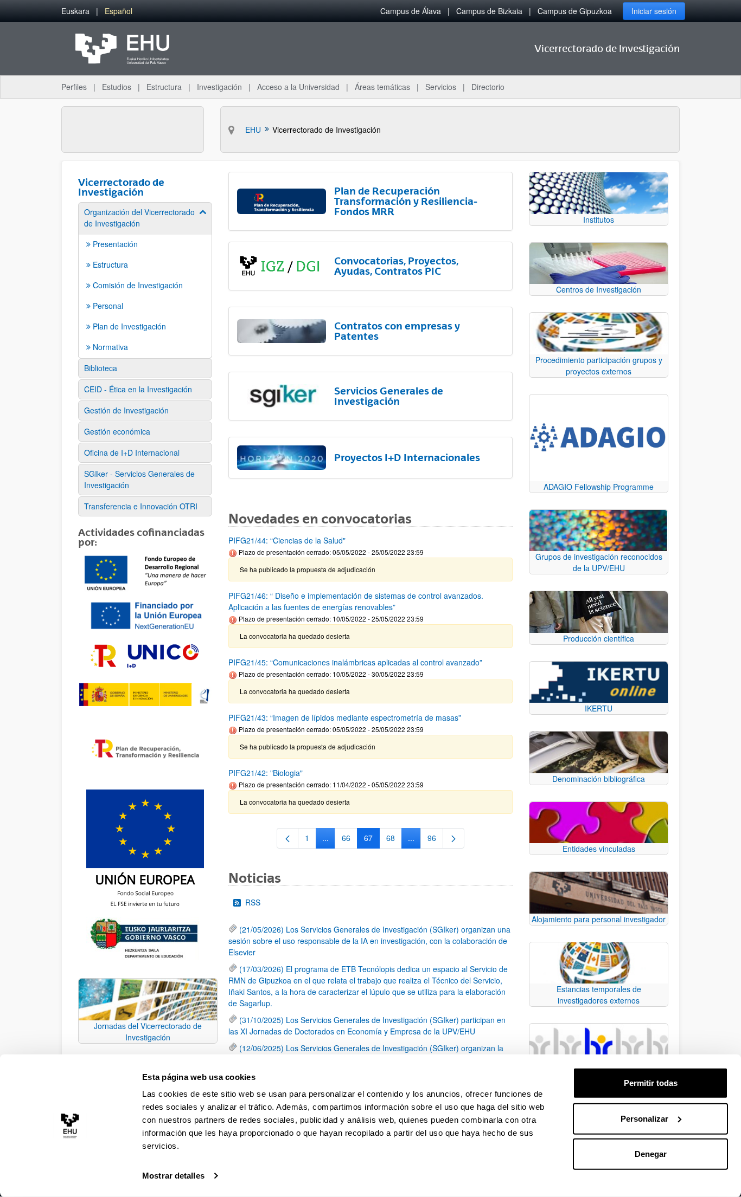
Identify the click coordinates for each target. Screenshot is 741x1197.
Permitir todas (651, 1083)
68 (394, 839)
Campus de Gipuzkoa (575, 10)
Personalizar (644, 1118)
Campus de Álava (410, 10)
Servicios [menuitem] (440, 86)
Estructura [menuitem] (164, 86)
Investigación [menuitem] (219, 86)
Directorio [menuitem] (487, 86)
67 (372, 839)
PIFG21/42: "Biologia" (265, 772)
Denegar (651, 1154)
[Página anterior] (287, 838)
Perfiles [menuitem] (74, 86)
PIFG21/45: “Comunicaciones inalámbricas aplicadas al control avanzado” (355, 662)
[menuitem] (75, 11)
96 (435, 839)
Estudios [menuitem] (116, 86)
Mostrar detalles (173, 1175)
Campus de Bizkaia (489, 10)
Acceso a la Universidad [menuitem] (298, 86)
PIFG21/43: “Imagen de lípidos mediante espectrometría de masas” (344, 717)
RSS (252, 902)
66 (349, 839)
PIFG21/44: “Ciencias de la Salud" (287, 540)
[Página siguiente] (453, 838)
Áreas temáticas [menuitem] (382, 86)
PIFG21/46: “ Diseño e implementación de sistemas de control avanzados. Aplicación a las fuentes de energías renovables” (355, 601)
